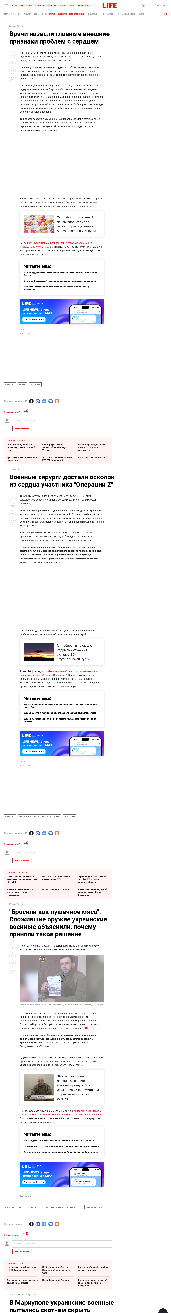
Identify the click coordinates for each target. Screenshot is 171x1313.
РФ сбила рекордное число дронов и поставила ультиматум (92, 447)
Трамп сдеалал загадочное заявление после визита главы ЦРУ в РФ (22, 879)
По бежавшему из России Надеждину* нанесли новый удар (21, 447)
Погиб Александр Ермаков (91, 457)
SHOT (23, 1006)
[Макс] (37, 401)
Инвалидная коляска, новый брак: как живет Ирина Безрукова (92, 892)
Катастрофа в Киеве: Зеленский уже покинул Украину (54, 447)
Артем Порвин (27, 765)
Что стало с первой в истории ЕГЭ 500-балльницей (57, 459)
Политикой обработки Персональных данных (68, 14)
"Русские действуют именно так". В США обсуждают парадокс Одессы (92, 879)
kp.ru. (31, 78)
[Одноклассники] (57, 401)
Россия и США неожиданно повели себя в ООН (56, 878)
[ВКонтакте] (50, 401)
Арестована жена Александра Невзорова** (22, 459)
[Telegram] (44, 401)
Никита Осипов (28, 1254)
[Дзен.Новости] (31, 401)
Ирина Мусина (27, 333)
